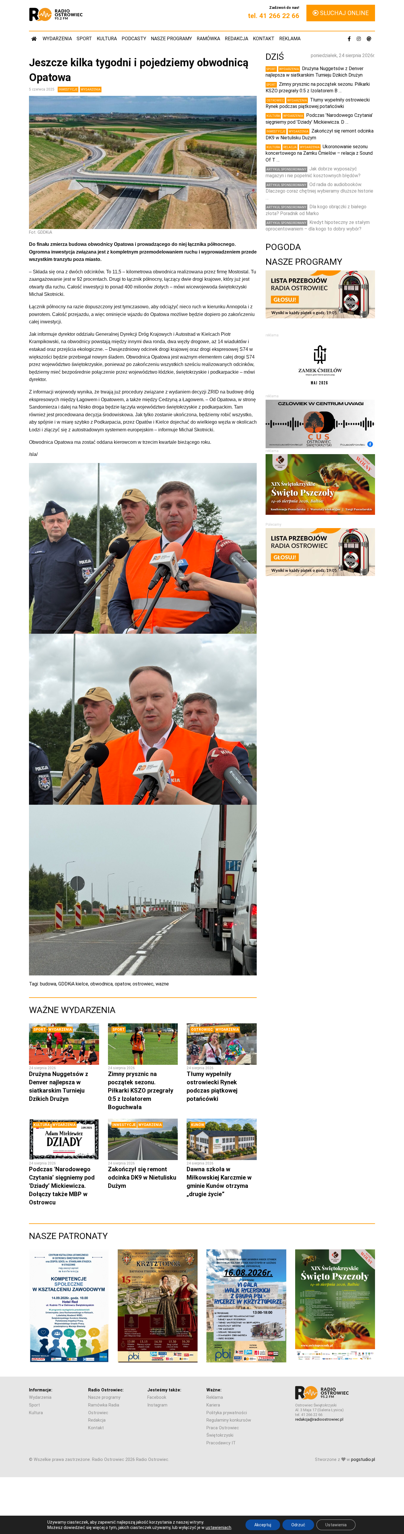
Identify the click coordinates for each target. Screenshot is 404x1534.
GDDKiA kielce (73, 984)
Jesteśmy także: (164, 1390)
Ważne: (214, 1390)
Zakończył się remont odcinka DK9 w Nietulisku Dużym (142, 1177)
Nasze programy (171, 38)
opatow (122, 984)
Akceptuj (262, 1524)
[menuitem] (34, 38)
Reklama (289, 38)
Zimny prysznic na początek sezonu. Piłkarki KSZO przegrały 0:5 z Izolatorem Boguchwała (140, 1090)
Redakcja (236, 38)
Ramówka (208, 38)
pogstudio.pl (363, 1459)
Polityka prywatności (226, 1412)
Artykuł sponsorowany (286, 169)
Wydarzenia (57, 38)
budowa (48, 984)
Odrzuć (298, 1524)
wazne (162, 984)
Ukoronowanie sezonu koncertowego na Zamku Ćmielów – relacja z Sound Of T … (319, 153)
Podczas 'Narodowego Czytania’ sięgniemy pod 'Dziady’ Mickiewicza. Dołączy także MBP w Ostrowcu (62, 1186)
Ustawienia (336, 1524)
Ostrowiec (202, 1029)
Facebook (156, 1397)
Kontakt (263, 38)
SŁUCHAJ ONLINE (344, 13)
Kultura (107, 38)
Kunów (197, 1125)
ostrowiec (142, 984)
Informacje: (40, 1390)
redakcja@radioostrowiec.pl (319, 1419)
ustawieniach (218, 1527)
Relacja (290, 147)
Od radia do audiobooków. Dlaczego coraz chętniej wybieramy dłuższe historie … (319, 191)
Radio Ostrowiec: (106, 1390)
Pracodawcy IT (221, 1443)
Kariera (213, 1405)
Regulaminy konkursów (228, 1420)
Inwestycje (68, 89)
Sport (84, 38)
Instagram (157, 1405)
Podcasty (134, 38)
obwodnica (101, 984)
